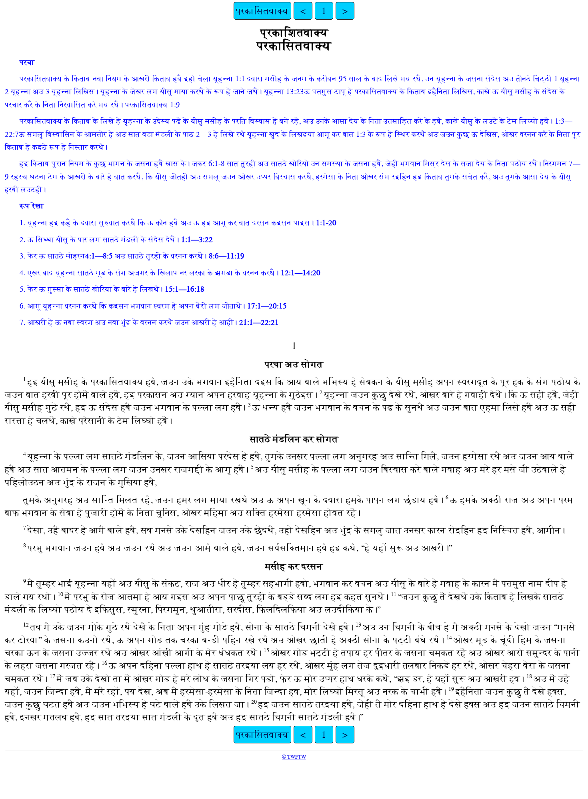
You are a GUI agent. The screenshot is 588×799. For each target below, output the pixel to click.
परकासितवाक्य (262, 11)
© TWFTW (294, 757)
